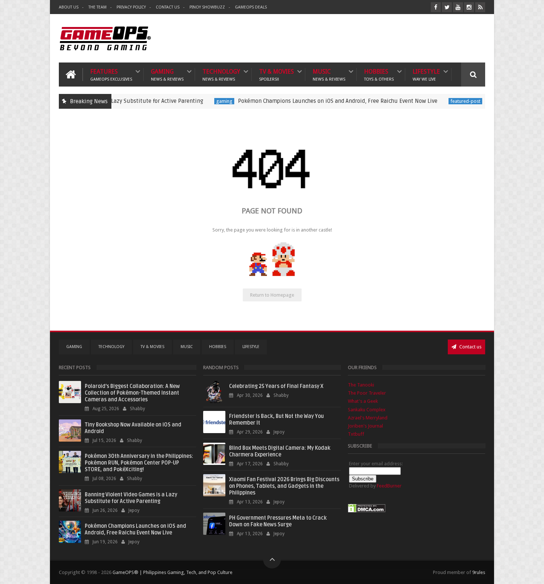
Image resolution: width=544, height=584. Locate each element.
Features (111, 74)
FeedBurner (389, 486)
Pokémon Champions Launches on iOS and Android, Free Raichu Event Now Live (322, 101)
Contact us (469, 347)
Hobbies (379, 74)
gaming (208, 101)
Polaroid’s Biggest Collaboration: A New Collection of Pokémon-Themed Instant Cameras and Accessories (132, 393)
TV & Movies (276, 74)
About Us (68, 7)
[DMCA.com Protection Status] (367, 511)
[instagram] (469, 7)
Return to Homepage (272, 295)
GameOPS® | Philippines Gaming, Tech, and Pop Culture (172, 572)
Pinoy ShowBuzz (207, 7)
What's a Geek (363, 401)
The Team (97, 7)
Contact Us (167, 7)
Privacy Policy (131, 7)
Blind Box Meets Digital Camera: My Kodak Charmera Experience (279, 451)
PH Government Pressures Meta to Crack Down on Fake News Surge (278, 521)
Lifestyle (426, 74)
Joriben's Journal (365, 426)
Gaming (167, 74)
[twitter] (447, 7)
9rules (478, 572)
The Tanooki (361, 385)
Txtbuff (356, 434)
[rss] (480, 7)
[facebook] (436, 7)
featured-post (449, 101)
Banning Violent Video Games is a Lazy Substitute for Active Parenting (131, 498)
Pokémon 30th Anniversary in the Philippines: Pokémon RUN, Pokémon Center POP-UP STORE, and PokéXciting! (139, 463)
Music (329, 74)
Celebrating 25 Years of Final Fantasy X (276, 386)
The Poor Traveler (367, 393)
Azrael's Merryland (367, 418)
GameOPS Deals (251, 7)
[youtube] (458, 7)
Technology (221, 74)
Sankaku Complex (367, 409)
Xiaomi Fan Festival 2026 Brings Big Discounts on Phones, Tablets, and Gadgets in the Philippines (284, 486)
